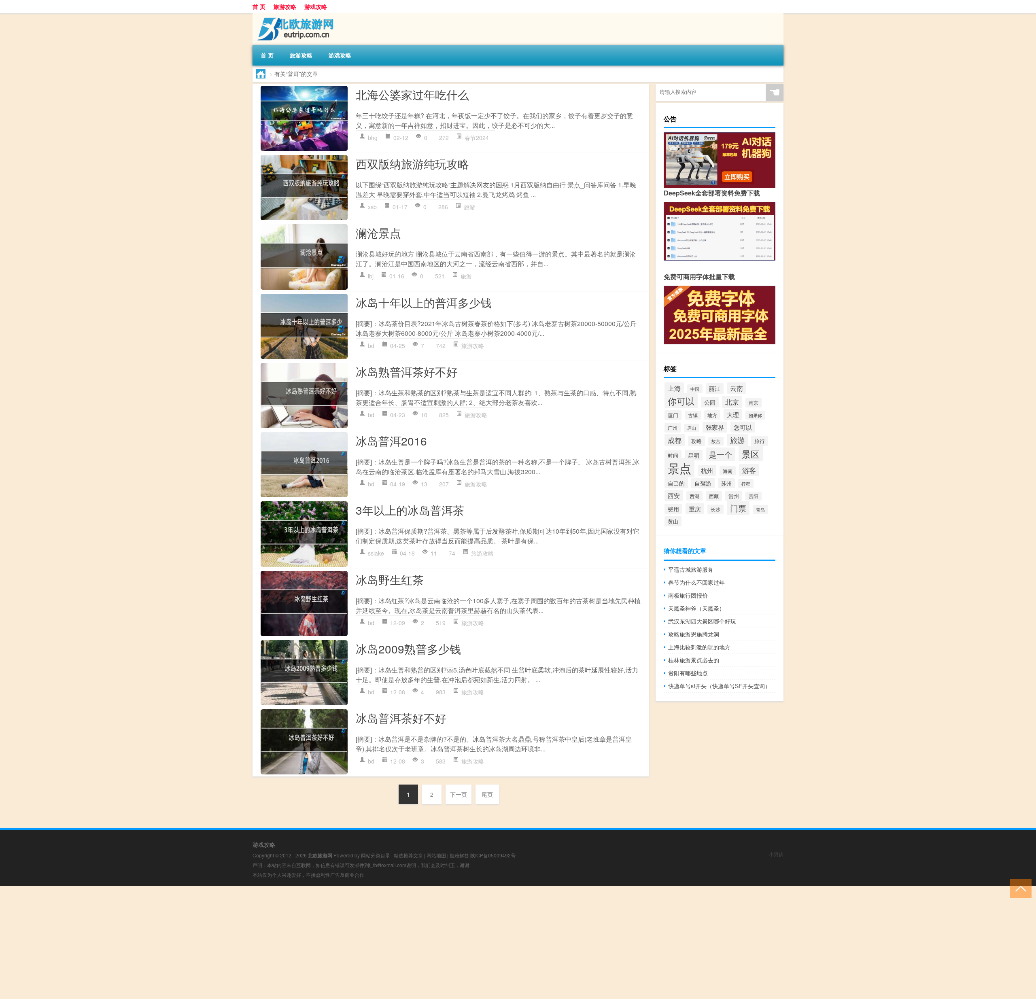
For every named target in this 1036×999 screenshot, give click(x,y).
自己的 (676, 483)
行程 (745, 483)
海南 (727, 470)
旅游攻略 (285, 6)
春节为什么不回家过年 (696, 582)
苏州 (726, 483)
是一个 (720, 454)
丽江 (714, 388)
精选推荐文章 (408, 855)
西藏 (714, 496)
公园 (709, 402)
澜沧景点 (378, 233)
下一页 (458, 794)
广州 (672, 427)
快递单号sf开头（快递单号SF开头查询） (719, 686)
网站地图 (436, 855)
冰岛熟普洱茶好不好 (407, 371)
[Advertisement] (243, 942)
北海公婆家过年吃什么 (412, 94)
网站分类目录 (375, 855)
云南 (736, 388)
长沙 (715, 509)
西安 (674, 495)
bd (371, 345)
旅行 (759, 441)
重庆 (695, 509)
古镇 (693, 415)
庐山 (691, 428)
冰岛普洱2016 (391, 441)
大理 (733, 414)
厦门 (673, 415)
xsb (372, 207)
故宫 (715, 441)
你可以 (681, 401)
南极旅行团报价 (688, 595)
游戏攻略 (315, 6)
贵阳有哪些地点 (688, 673)
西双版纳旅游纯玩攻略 (412, 163)
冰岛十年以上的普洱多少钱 (424, 302)
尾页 (487, 794)
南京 (753, 402)
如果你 (755, 415)
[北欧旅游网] (295, 16)
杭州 (707, 470)
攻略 (696, 441)
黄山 (673, 521)
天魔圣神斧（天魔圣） (696, 608)
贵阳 (753, 496)
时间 (673, 455)
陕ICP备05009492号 (493, 855)
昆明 (693, 455)
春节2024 (477, 138)
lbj (371, 276)
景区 (751, 453)
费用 (673, 509)
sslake (376, 553)
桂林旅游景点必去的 (693, 660)
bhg (373, 138)
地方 (712, 414)
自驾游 (702, 483)
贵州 (733, 496)
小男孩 (776, 854)
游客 (749, 470)
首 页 (259, 6)
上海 (674, 388)
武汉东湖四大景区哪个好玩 (702, 621)
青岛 (760, 509)
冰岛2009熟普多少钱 (408, 649)
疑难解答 (459, 855)
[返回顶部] (1019, 888)
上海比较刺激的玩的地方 (699, 647)
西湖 (694, 495)
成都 (674, 440)
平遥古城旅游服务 (690, 569)
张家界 (715, 427)
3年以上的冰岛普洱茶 (410, 510)
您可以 (743, 427)
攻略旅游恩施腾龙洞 (693, 634)
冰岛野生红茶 (390, 579)
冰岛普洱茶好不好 (401, 718)
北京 (732, 402)
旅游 (469, 207)
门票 (738, 508)
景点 (679, 467)
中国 (694, 389)
